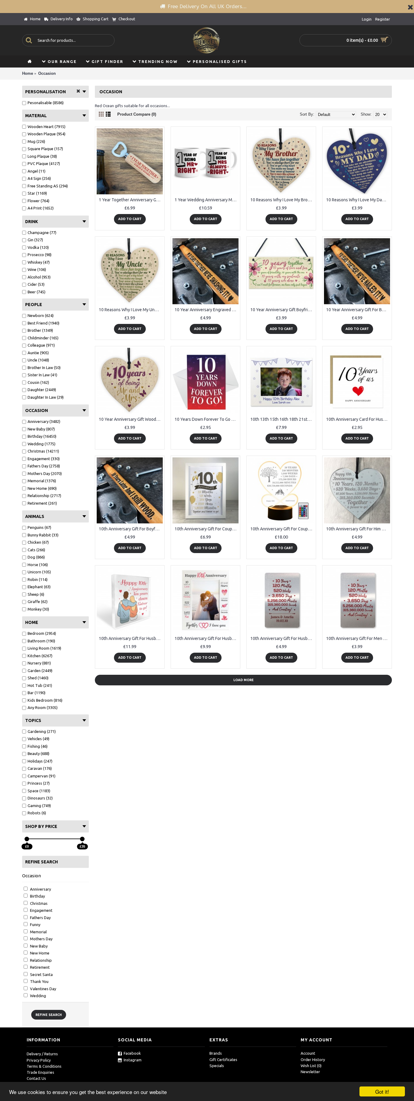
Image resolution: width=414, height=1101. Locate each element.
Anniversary (40, 889)
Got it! (382, 1091)
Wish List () (311, 1065)
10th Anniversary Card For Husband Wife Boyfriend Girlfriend (358, 419)
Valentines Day (42, 989)
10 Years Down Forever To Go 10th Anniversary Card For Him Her (207, 419)
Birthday (37, 896)
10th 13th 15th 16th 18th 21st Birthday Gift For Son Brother (282, 419)
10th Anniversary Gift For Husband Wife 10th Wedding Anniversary (131, 638)
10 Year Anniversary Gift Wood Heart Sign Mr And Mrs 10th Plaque (131, 419)
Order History (313, 1059)
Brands (215, 1053)
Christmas (38, 903)
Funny (34, 924)
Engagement (40, 910)
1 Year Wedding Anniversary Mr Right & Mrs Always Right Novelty (207, 199)
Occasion (47, 73)
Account (308, 1053)
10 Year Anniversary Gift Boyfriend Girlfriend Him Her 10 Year (282, 309)
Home (27, 73)
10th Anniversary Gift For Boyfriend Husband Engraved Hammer (131, 528)
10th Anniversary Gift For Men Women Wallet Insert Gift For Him (358, 638)
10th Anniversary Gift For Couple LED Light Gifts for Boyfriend (282, 528)
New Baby (38, 946)
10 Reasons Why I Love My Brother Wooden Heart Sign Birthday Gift (282, 199)
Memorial (38, 932)
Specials (216, 1065)
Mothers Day (40, 939)
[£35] (82, 839)
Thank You (38, 981)
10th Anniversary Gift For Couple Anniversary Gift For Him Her (207, 528)
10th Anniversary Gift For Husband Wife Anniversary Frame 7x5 (207, 638)
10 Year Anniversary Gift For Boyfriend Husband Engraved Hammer (358, 309)
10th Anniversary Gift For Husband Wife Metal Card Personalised (282, 638)
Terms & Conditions (44, 1066)
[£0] (27, 839)
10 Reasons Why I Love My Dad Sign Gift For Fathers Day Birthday (358, 199)
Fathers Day (40, 917)
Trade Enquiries (40, 1072)
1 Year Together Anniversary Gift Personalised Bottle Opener (131, 199)
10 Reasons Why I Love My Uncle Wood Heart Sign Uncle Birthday (131, 309)
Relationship (40, 960)
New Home (39, 953)
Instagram (133, 1060)
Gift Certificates (223, 1059)
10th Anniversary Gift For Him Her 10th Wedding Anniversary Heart (358, 528)
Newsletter (310, 1072)
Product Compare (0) (136, 114)
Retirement (39, 967)
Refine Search (48, 1015)
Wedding (37, 996)
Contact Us (36, 1078)
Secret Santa (41, 974)
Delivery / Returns (42, 1054)
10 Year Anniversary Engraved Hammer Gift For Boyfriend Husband (207, 309)
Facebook (132, 1053)
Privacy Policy (39, 1060)
